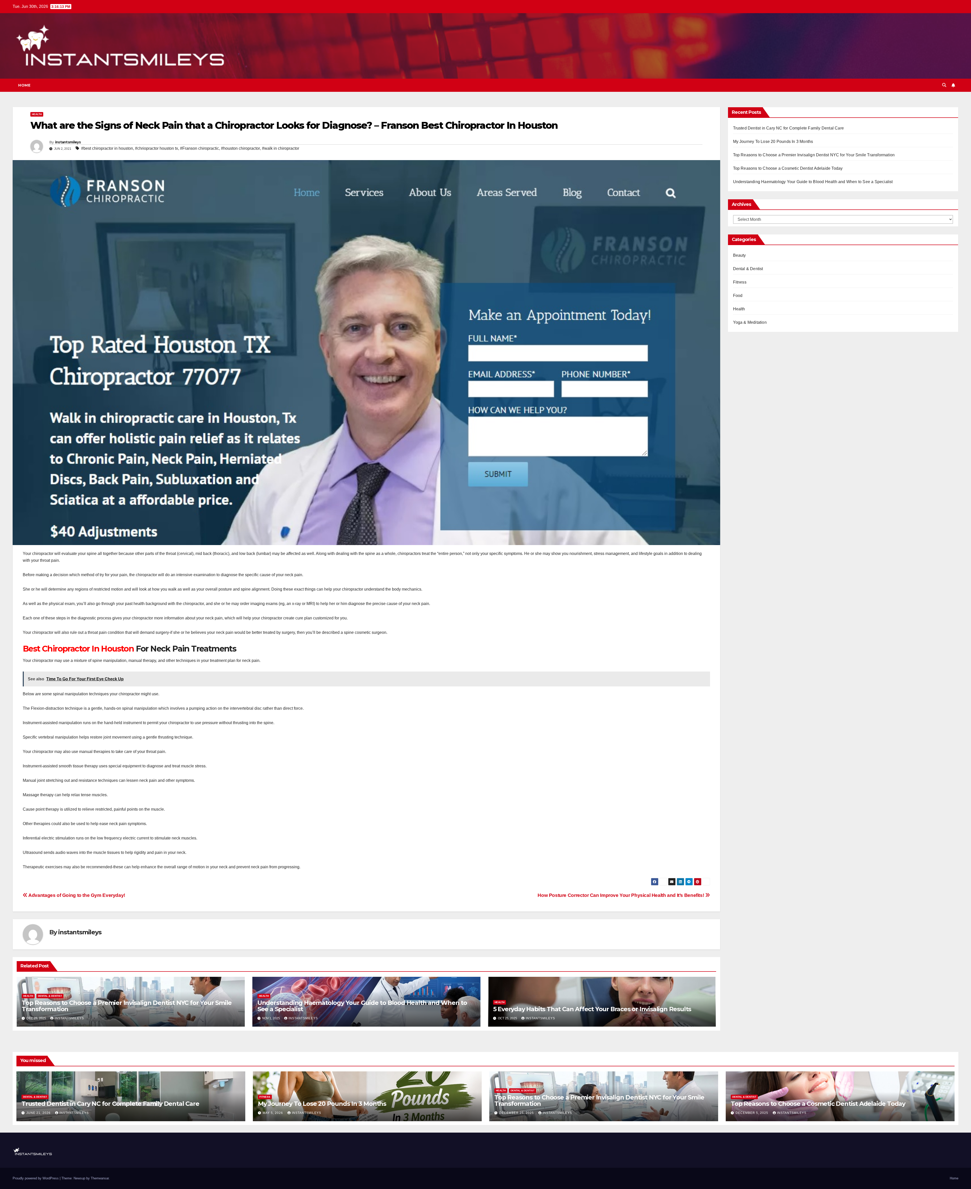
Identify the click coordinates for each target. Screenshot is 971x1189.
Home (24, 85)
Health (37, 114)
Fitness (739, 282)
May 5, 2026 (273, 1113)
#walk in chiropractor (280, 148)
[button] (944, 85)
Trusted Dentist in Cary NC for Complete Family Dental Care (788, 128)
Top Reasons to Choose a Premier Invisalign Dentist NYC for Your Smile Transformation (127, 1006)
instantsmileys (68, 142)
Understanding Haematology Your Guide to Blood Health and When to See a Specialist (362, 1006)
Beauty (739, 255)
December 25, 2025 (517, 1113)
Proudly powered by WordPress (36, 1178)
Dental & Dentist (50, 996)
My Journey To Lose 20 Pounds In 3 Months (773, 141)
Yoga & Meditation (750, 322)
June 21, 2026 (39, 1113)
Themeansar (100, 1178)
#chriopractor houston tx (156, 148)
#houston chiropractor (240, 148)
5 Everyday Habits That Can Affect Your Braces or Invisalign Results (592, 1009)
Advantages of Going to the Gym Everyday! (76, 895)
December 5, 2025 (752, 1113)
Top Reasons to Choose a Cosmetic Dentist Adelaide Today (788, 168)
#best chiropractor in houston (107, 148)
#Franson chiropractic (199, 148)
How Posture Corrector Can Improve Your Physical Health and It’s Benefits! (621, 895)
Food (738, 295)
